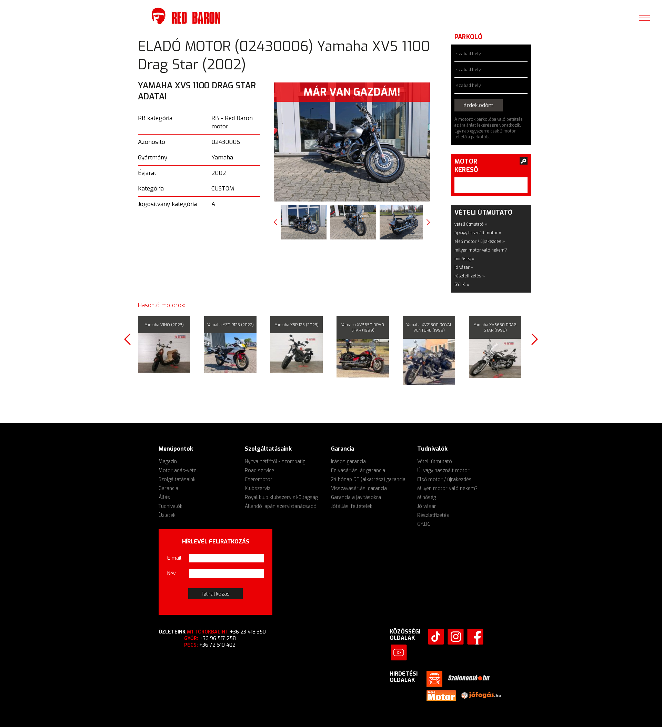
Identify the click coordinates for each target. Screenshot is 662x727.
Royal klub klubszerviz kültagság (281, 496)
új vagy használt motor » (477, 232)
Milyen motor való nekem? (447, 487)
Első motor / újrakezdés (444, 478)
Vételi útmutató (434, 460)
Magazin (168, 460)
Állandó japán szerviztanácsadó (281, 505)
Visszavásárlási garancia (359, 487)
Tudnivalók (170, 505)
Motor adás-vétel (178, 469)
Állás (164, 496)
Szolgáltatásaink (177, 478)
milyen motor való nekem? (480, 249)
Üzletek (167, 514)
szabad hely (468, 54)
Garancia (168, 487)
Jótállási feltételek (351, 505)
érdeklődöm (491, 105)
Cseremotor (258, 478)
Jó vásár (426, 505)
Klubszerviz (257, 487)
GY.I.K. (423, 523)
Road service (259, 469)
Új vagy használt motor (443, 469)
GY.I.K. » (461, 283)
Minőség (426, 496)
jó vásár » (463, 266)
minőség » (464, 258)
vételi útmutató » (470, 223)
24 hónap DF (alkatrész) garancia (368, 478)
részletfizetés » (469, 275)
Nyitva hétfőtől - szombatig (275, 460)
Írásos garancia (348, 460)
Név (171, 572)
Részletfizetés (433, 514)
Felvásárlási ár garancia (358, 469)
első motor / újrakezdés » (479, 240)
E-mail (174, 557)
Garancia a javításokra (356, 496)
